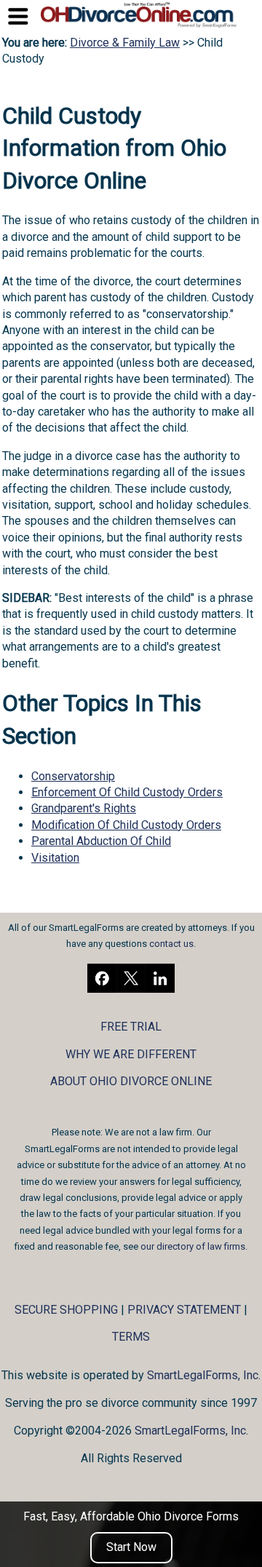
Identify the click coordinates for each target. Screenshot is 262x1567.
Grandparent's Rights (83, 808)
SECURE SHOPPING (66, 1310)
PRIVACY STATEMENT (184, 1310)
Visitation (55, 858)
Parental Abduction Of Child (101, 841)
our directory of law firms (192, 1246)
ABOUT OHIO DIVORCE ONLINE (131, 1081)
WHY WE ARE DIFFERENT (131, 1054)
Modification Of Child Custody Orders (126, 825)
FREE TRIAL (131, 1027)
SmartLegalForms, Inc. (204, 1375)
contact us (171, 943)
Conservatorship (73, 776)
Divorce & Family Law (125, 42)
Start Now (131, 1547)
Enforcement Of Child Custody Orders (127, 792)
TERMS (131, 1337)
